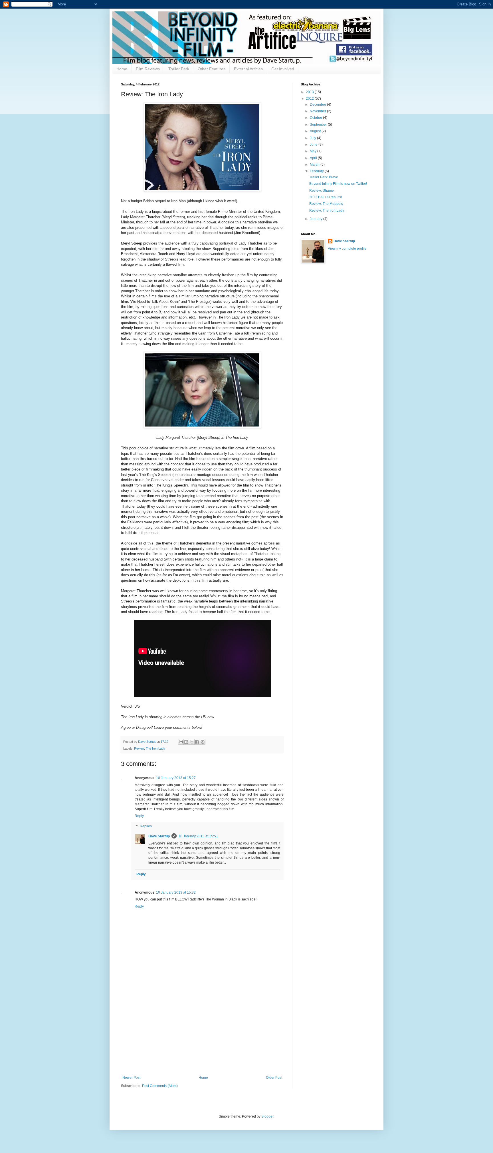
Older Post (274, 1078)
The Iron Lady (155, 748)
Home (121, 69)
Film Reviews (148, 69)
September (319, 125)
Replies (146, 826)
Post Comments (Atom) (160, 1086)
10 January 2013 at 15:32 (176, 892)
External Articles (248, 69)
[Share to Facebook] (197, 742)
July (313, 138)
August (316, 131)
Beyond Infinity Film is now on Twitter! (338, 184)
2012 (310, 99)
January (316, 219)
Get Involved (282, 69)
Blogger (267, 1116)
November (318, 111)
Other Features (211, 69)
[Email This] (181, 742)
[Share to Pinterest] (202, 742)
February (317, 171)
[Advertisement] (202, 1032)
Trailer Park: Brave (323, 177)
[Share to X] (192, 742)
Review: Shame (321, 191)
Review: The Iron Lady (326, 211)
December (318, 105)
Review (139, 748)
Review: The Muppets (326, 204)
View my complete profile (347, 249)
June (314, 145)
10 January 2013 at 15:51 (198, 836)
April (314, 158)
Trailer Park (178, 69)
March (315, 165)
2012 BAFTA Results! (325, 197)
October (316, 118)
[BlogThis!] (186, 742)
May (313, 151)
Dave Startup (159, 836)
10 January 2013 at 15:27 (176, 778)
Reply (139, 816)
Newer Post (131, 1078)
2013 (310, 92)
